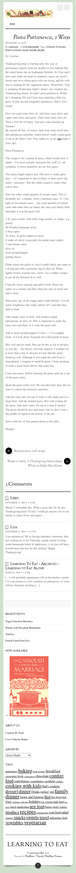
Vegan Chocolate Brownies (19, 621)
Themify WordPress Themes (49, 856)
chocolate (42, 776)
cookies (59, 781)
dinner (25, 791)
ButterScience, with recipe (26, 451)
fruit (8, 802)
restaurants (42, 812)
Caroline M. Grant (14, 732)
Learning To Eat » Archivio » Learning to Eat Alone (32, 566)
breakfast (53, 771)
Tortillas (9, 634)
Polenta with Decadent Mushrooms (23, 627)
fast (47, 796)
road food (55, 812)
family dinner (29, 50)
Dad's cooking (13, 50)
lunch (13, 807)
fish (64, 797)
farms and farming (32, 797)
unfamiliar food (58, 818)
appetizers (11, 771)
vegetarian (35, 822)
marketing (23, 807)
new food (37, 806)
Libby (14, 498)
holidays (35, 801)
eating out (47, 791)
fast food (56, 797)
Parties (48, 807)
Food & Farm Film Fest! (17, 640)
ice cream (47, 802)
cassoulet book (14, 776)
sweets (32, 817)
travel (44, 817)
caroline (13, 47)
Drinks (35, 792)
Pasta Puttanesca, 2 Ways (41, 37)
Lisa (13, 527)
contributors (22, 781)
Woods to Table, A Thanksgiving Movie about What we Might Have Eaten (37, 463)
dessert (11, 791)
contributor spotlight (42, 781)
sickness (9, 817)
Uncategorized (31, 47)
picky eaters (60, 807)
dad (59, 138)
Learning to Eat (36, 853)
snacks (20, 817)
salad (64, 812)
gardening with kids (20, 802)
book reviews (39, 771)
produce (12, 812)
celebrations (29, 776)
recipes (40, 50)
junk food (58, 802)
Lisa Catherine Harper (16, 739)
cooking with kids (55, 47)
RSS (12, 24)
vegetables (14, 822)
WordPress (29, 856)
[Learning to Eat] (29, 15)
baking (25, 770)
